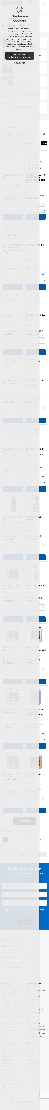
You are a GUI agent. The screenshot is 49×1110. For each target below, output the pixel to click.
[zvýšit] (43, 204)
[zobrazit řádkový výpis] (45, 127)
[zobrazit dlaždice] (42, 127)
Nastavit (19, 63)
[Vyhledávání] (44, 10)
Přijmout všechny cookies (19, 56)
